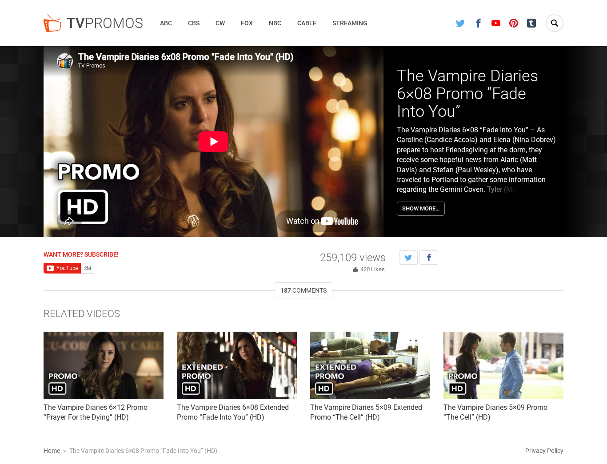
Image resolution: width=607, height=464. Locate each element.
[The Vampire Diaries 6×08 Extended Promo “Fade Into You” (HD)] (237, 365)
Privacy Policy (544, 450)
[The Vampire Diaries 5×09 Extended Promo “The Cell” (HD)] (370, 365)
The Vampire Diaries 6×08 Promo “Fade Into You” (467, 93)
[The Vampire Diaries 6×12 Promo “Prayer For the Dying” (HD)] (104, 365)
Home (52, 450)
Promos (105, 23)
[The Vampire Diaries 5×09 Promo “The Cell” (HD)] (503, 365)
